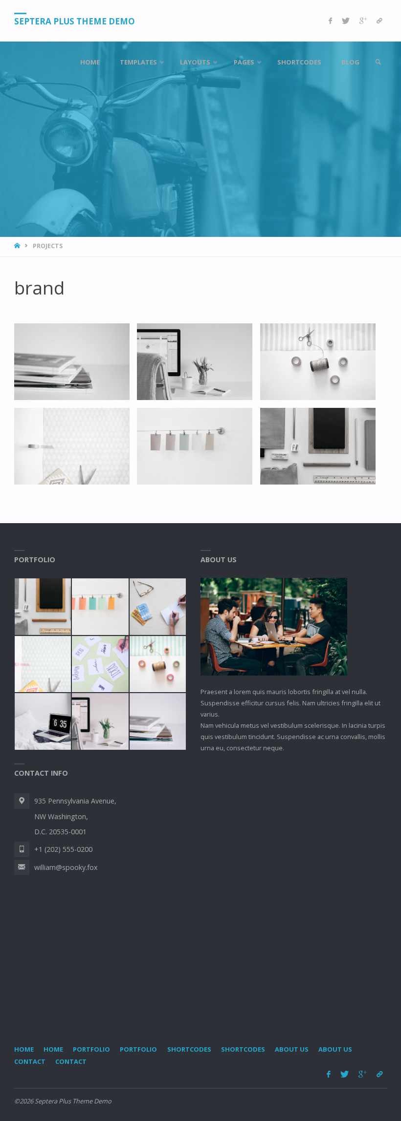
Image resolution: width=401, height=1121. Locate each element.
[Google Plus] (363, 21)
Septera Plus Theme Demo (74, 21)
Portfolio (91, 1049)
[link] (378, 62)
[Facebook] (330, 21)
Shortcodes (189, 1049)
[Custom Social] (379, 21)
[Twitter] (346, 21)
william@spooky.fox (65, 867)
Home (24, 1049)
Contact (29, 1061)
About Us (292, 1049)
